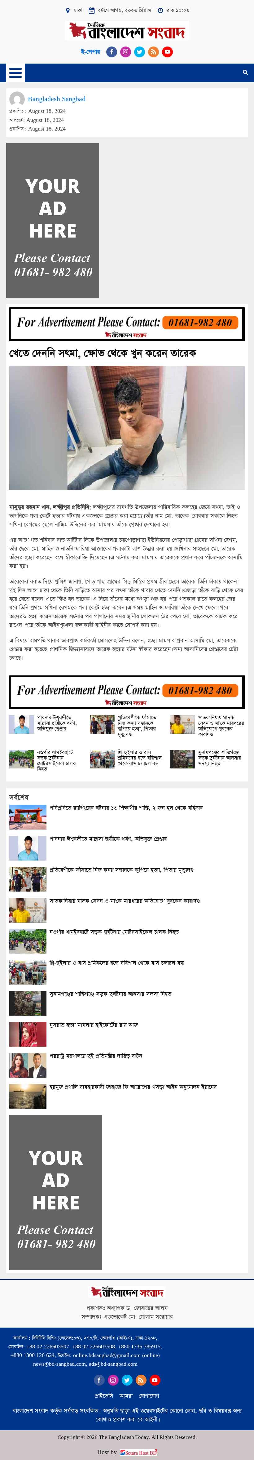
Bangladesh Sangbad (56, 99)
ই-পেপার (90, 52)
